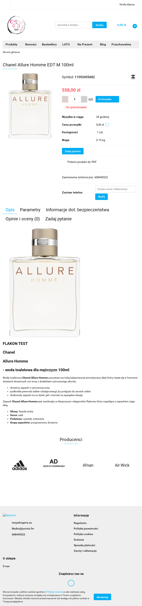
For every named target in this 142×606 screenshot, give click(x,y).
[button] (81, 516)
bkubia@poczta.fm (23, 528)
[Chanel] (133, 76)
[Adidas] (20, 465)
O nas (6, 566)
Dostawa (79, 539)
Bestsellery (49, 44)
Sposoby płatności (84, 545)
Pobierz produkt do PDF (82, 162)
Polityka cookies (83, 534)
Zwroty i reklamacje (85, 550)
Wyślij (101, 196)
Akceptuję (102, 596)
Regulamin (80, 522)
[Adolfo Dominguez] (54, 465)
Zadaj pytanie (73, 151)
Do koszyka (105, 99)
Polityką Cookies (54, 592)
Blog (103, 44)
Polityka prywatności (86, 528)
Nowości (30, 44)
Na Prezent (85, 44)
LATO (66, 44)
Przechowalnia (121, 44)
